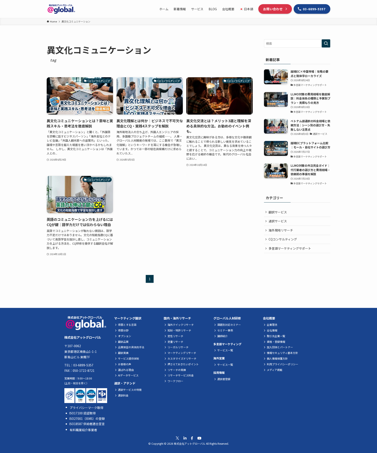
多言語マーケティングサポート (290, 248)
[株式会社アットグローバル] (61, 8)
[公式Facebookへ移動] (192, 438)
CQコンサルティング (283, 239)
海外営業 (219, 358)
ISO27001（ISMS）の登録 (87, 418)
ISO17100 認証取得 (82, 413)
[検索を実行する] (326, 43)
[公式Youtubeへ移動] (199, 438)
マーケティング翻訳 (127, 318)
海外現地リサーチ (281, 230)
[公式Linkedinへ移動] (185, 438)
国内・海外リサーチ (177, 318)
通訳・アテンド (124, 383)
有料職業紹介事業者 (83, 430)
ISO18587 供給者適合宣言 (87, 424)
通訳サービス (278, 221)
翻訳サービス (278, 212)
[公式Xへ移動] (177, 438)
